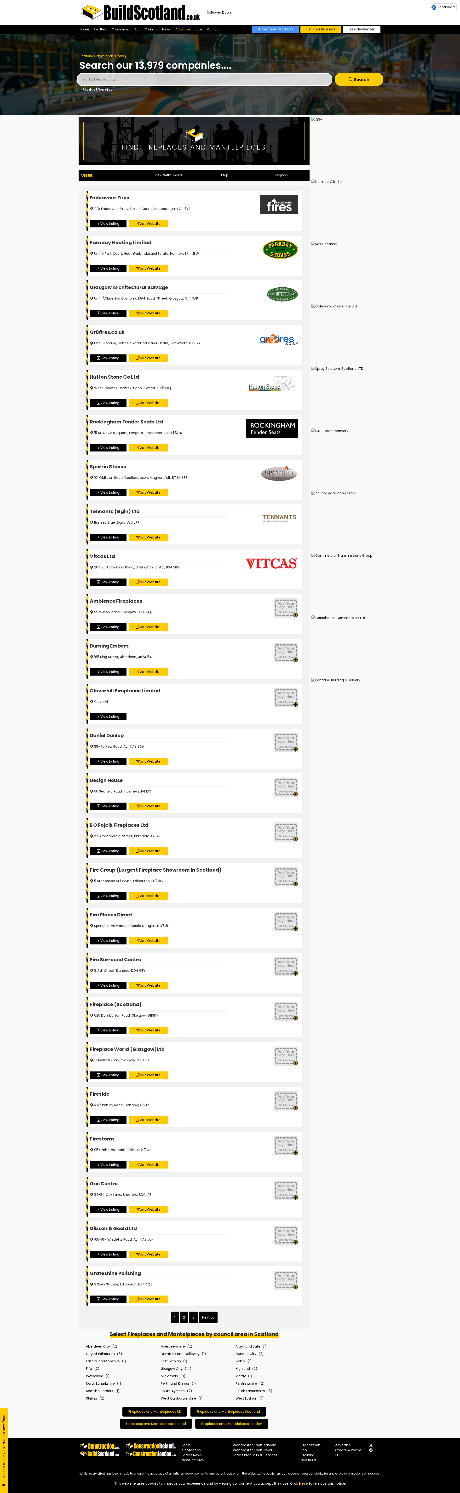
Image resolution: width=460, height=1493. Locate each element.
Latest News (192, 1455)
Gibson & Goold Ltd (113, 1228)
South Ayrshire (173, 1391)
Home (84, 29)
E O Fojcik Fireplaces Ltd (119, 825)
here (303, 1483)
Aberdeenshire (173, 1346)
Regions (281, 175)
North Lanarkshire (100, 1383)
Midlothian (169, 1376)
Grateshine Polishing (115, 1273)
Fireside (99, 1094)
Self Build (101, 29)
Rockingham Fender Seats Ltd (126, 421)
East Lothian (171, 1361)
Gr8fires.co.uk (107, 332)
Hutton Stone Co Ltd (114, 377)
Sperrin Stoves (108, 466)
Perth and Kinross (175, 1383)
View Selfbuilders (168, 175)
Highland (243, 1368)
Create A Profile (348, 1450)
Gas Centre (104, 1183)
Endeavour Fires (109, 197)
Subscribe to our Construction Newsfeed (3, 1449)
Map (224, 175)
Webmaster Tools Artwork (254, 1445)
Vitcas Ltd (102, 556)
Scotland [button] (444, 7)
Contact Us (191, 1450)
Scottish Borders (99, 1391)
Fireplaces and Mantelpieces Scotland (228, 1411)
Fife (89, 1368)
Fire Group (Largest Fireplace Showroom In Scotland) (155, 870)
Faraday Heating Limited (120, 242)
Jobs (198, 29)
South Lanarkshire (250, 1391)
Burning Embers (109, 645)
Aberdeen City (98, 1346)
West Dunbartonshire (178, 1398)
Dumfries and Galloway (180, 1353)
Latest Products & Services (255, 1455)
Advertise (182, 29)
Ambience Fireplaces (116, 601)
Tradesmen (121, 29)
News (166, 29)
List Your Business (320, 29)
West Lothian (246, 1398)
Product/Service (98, 89)
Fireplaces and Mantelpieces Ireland (156, 1423)
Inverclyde (94, 1376)
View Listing (109, 223)
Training (151, 29)
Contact (213, 29)
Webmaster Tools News (252, 1450)
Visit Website (150, 223)
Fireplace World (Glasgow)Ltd (127, 1049)
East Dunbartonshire (103, 1361)
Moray (241, 1376)
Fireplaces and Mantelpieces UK (154, 1411)
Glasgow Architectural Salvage (129, 287)
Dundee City (246, 1353)
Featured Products (277, 29)
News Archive (193, 1460)
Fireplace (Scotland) (116, 1004)
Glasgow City (172, 1368)
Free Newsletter (361, 29)
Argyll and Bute (248, 1346)
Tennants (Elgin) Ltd (115, 511)
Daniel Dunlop (107, 735)
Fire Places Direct (111, 914)
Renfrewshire (246, 1383)
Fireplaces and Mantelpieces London (231, 1423)
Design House (106, 780)
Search (361, 79)
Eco (138, 29)
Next (206, 1317)
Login (186, 1445)
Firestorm (102, 1138)
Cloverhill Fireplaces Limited (125, 690)
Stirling (91, 1398)
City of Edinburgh (100, 1353)
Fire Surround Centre (115, 959)
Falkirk (240, 1361)
